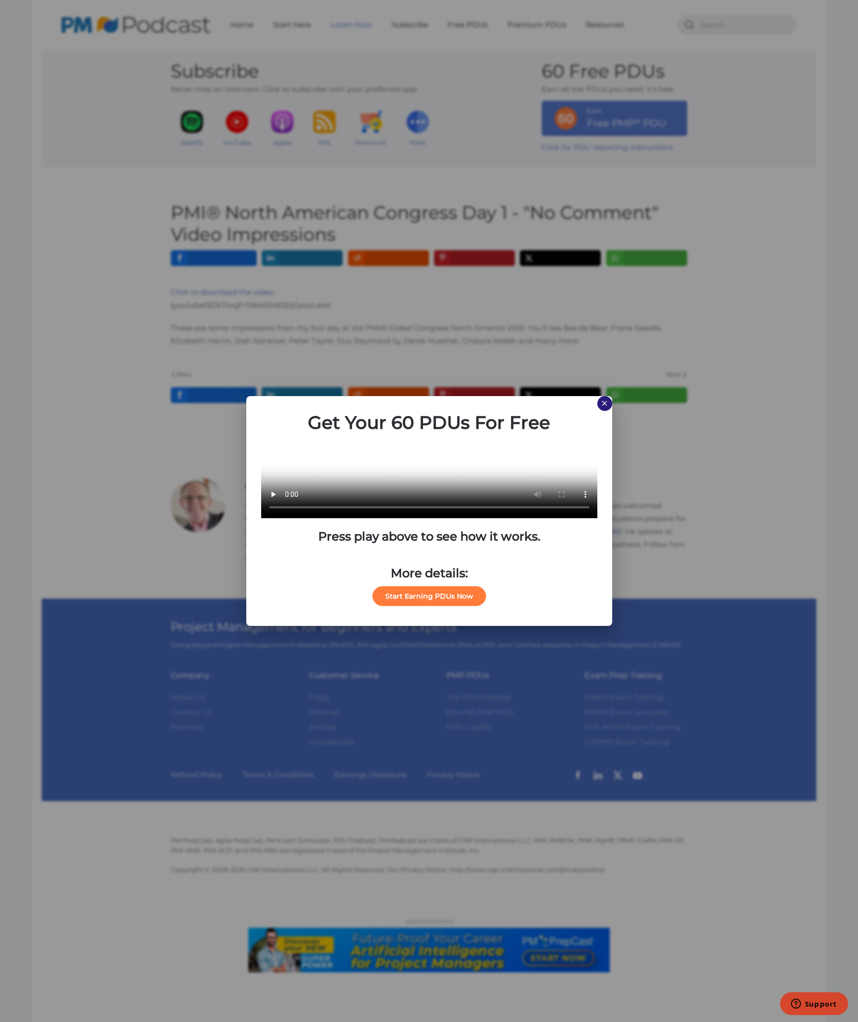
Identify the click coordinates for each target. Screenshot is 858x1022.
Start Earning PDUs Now (429, 596)
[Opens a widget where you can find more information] (814, 1004)
